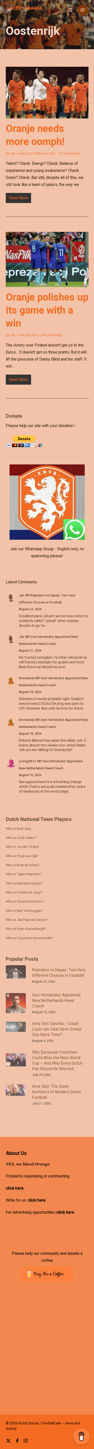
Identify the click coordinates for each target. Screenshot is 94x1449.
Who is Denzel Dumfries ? (25, 901)
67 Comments (70, 153)
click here (15, 1188)
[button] (83, 10)
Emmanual (26, 678)
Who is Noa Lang (18, 828)
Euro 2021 (49, 153)
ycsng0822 (27, 761)
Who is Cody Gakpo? (21, 838)
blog (22, 153)
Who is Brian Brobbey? (23, 865)
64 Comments (52, 335)
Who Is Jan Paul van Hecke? (26, 920)
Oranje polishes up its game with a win (47, 310)
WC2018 (32, 335)
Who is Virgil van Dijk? (22, 856)
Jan (12, 153)
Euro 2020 (34, 153)
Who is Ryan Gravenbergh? (26, 929)
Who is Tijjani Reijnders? (24, 874)
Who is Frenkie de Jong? (24, 892)
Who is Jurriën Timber (22, 847)
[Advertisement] (47, 1351)
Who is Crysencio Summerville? (29, 938)
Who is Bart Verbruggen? (24, 911)
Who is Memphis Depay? (24, 883)
